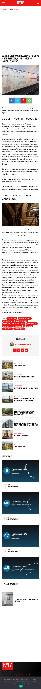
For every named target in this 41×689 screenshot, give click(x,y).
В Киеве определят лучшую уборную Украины (26, 600)
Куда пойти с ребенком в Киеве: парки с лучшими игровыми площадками (24, 413)
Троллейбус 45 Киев (11, 584)
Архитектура (14, 9)
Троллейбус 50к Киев (11, 519)
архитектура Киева (24, 318)
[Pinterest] (23, 100)
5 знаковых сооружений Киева (24, 377)
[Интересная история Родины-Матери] (7, 387)
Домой (4, 9)
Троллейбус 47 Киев (11, 551)
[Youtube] (26, 350)
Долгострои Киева (20, 365)
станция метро (32, 324)
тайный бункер (19, 329)
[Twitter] (17, 100)
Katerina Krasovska (23, 344)
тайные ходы (7, 329)
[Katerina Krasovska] (12, 344)
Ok (21, 686)
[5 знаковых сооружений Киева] (7, 376)
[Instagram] (18, 350)
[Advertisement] (20, 31)
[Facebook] (12, 100)
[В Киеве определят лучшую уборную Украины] (7, 599)
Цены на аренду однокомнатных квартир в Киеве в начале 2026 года (26, 424)
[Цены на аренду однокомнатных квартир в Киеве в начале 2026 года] (7, 423)
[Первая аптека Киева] (7, 434)
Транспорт (7, 484)
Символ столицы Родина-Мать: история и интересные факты (24, 399)
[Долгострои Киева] (7, 364)
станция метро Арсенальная (12, 326)
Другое (17, 597)
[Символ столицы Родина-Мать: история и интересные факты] (7, 398)
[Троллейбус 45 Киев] (20, 568)
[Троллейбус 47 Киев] (20, 536)
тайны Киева (28, 326)
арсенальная (12, 318)
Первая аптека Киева (21, 435)
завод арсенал (7, 321)
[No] (39, 683)
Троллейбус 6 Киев (11, 486)
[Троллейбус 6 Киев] (20, 471)
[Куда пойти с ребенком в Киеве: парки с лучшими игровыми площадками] (7, 412)
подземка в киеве (21, 321)
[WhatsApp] (29, 100)
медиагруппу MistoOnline (23, 675)
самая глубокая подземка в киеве (13, 324)
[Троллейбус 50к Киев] (20, 503)
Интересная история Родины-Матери (26, 388)
